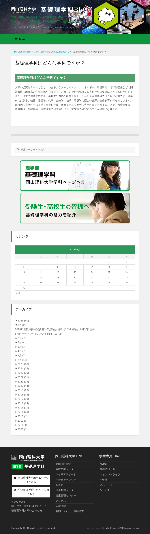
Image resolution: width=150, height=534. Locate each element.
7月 (22, 338)
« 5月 (18, 293)
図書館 (59, 484)
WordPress (111, 528)
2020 (23, 385)
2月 (22, 359)
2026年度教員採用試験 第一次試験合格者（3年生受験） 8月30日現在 (55, 329)
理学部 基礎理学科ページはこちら (33, 492)
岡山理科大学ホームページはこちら (33, 480)
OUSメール (106, 484)
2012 (22, 420)
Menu (22, 39)
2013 (22, 416)
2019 (23, 390)
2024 (23, 368)
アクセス (61, 500)
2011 (22, 424)
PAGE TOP (143, 515)
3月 (22, 355)
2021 (23, 381)
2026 (23, 320)
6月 (22, 342)
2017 (23, 398)
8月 (22, 324)
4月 (22, 351)
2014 (23, 411)
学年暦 (103, 479)
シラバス (105, 490)
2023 (23, 372)
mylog (103, 463)
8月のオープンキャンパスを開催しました (39, 333)
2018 (23, 394)
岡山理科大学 (63, 463)
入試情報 (61, 506)
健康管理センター (66, 495)
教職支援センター (66, 469)
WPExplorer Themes (129, 528)
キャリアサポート (66, 474)
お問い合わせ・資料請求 (70, 511)
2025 (23, 364)
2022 (23, 377)
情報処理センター (66, 490)
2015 (23, 407)
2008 (22, 429)
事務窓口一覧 (107, 469)
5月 (22, 346)
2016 (23, 403)
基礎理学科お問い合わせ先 (26, 510)
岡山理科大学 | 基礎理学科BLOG (52, 9)
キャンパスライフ (110, 474)
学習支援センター (66, 479)
